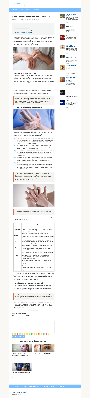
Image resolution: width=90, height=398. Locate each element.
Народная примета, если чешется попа (21, 373)
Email (27, 315)
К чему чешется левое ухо (19, 353)
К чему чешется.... (27, 19)
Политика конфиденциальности (29, 386)
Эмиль (67, 100)
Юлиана (68, 35)
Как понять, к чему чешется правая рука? (30, 85)
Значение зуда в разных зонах (22, 27)
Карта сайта (16, 386)
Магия (21, 9)
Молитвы (28, 9)
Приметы (15, 9)
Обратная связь (44, 386)
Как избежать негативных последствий (24, 32)
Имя (13, 315)
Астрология (36, 9)
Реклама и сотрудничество (58, 386)
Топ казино (23, 392)
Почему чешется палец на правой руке (24, 30)
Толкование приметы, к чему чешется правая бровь (42, 354)
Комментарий (15, 319)
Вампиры (68, 91)
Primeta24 (16, 3)
